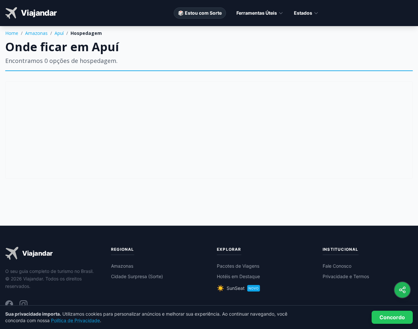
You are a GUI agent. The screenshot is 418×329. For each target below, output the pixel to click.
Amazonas (36, 33)
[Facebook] (9, 304)
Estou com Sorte (200, 13)
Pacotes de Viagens (238, 266)
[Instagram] (23, 304)
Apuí (59, 33)
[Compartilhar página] (402, 290)
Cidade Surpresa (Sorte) (137, 276)
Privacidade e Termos (346, 276)
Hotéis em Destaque (238, 276)
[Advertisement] (209, 130)
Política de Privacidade (75, 320)
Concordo (392, 317)
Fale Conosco (337, 266)
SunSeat (238, 288)
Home (11, 33)
